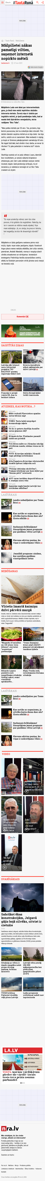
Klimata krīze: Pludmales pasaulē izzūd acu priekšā (25, 437)
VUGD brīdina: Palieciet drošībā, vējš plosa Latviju (9, 995)
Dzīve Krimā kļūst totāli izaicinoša (32, 394)
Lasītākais (9, 494)
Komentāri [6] (22, 316)
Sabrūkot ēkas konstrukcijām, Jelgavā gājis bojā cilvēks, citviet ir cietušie (21, 919)
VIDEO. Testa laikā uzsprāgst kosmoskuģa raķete (22, 422)
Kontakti (3, 1172)
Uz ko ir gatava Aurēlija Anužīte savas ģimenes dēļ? (24, 429)
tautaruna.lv (5, 63)
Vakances (39, 1169)
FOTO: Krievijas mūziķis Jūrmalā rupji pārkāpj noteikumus (24, 454)
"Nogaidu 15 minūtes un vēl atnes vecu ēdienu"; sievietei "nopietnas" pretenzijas (11, 647)
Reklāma (11, 1165)
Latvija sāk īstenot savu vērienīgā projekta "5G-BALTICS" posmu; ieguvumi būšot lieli (10, 369)
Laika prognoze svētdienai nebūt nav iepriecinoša (33, 995)
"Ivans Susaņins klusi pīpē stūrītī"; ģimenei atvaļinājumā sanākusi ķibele (33, 646)
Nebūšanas (20, 40)
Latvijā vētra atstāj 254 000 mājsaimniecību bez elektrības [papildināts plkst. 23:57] (32, 968)
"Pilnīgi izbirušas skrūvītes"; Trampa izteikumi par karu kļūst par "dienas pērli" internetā (26, 471)
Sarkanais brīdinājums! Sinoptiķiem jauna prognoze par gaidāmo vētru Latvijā (27, 529)
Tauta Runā (9, 40)
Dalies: (13, 310)
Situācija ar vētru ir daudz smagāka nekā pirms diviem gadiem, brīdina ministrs (11, 967)
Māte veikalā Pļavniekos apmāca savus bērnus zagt (24, 414)
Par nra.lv (4, 1165)
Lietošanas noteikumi (7, 1169)
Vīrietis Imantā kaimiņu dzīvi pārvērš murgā (19, 608)
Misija (16, 1165)
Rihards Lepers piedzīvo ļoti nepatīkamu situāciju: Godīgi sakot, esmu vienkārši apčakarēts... (11, 676)
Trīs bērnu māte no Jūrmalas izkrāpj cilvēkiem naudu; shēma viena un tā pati (26, 446)
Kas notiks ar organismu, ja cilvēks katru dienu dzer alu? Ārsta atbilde (28, 516)
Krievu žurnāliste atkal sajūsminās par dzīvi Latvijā (33, 367)
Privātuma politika (25, 1165)
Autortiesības (20, 1169)
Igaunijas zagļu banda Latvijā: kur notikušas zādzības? (25, 487)
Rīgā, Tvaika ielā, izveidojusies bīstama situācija (33, 673)
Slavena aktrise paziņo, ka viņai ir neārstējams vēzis (26, 541)
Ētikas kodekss (29, 1169)
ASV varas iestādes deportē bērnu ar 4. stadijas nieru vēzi (26, 479)
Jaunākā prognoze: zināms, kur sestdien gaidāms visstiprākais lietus (27, 556)
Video (6, 754)
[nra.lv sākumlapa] (8, 2)
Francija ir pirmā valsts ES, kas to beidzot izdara (9, 395)
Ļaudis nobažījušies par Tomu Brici (28, 501)
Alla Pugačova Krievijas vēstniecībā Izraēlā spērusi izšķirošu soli (26, 462)
